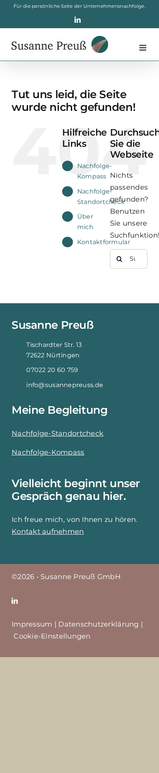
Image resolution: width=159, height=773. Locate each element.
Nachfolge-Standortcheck (57, 433)
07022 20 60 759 (52, 370)
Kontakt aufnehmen (48, 531)
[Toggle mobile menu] (143, 48)
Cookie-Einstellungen (52, 636)
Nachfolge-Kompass (48, 452)
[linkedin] (15, 601)
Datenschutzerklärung (98, 624)
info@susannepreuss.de (64, 385)
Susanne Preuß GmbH (81, 577)
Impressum (32, 624)
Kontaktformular (103, 242)
